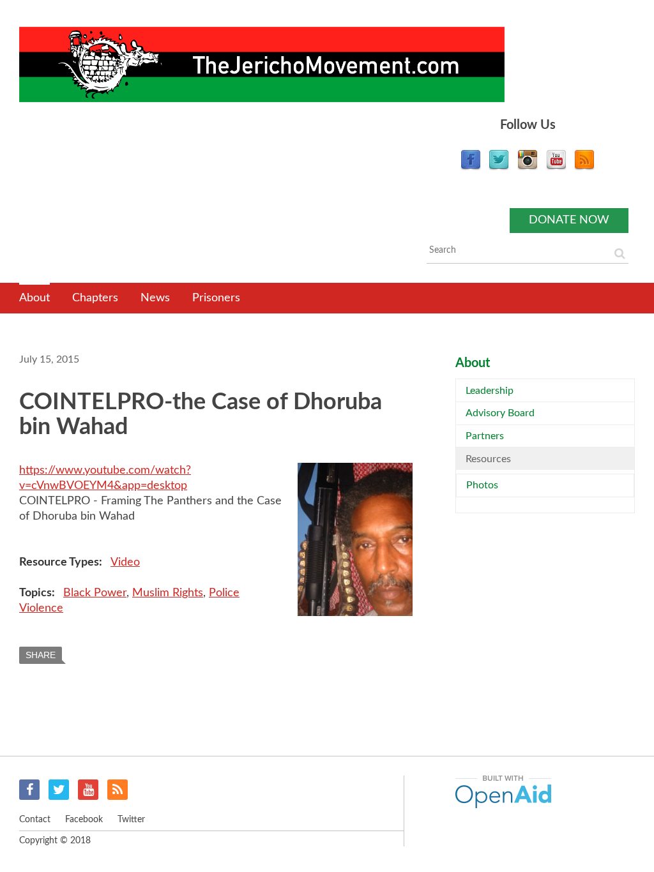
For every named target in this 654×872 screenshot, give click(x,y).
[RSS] (584, 167)
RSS (117, 789)
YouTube (88, 789)
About (34, 298)
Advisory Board (500, 413)
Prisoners (216, 298)
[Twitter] (499, 167)
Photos (482, 485)
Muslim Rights (167, 593)
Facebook (29, 789)
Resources (488, 459)
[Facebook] (470, 167)
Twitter (59, 789)
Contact (34, 819)
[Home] (262, 64)
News (155, 298)
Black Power (94, 593)
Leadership (489, 391)
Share (41, 655)
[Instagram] (527, 167)
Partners (485, 436)
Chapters (95, 298)
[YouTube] (556, 167)
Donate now (569, 220)
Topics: (38, 593)
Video (125, 562)
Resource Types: (62, 562)
